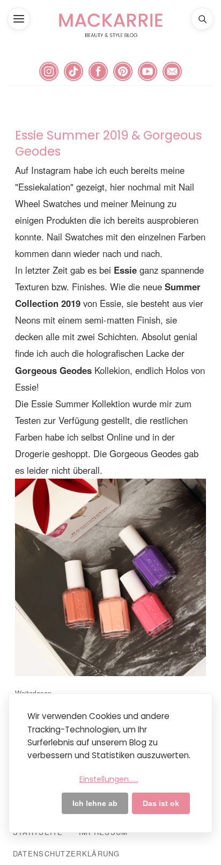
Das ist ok (161, 803)
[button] (19, 19)
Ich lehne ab (94, 803)
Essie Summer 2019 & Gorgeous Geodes (108, 143)
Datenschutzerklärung (66, 853)
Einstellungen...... (108, 779)
